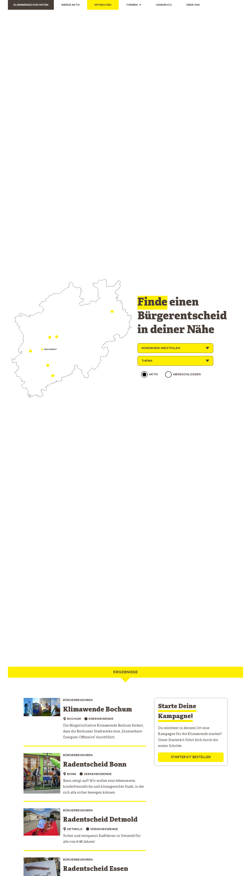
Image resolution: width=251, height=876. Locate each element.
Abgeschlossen (187, 374)
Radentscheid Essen (95, 869)
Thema (147, 360)
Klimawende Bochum (97, 710)
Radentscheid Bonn (94, 765)
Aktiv (153, 374)
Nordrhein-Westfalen (160, 348)
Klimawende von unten (30, 5)
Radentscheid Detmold (100, 820)
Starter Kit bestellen (191, 757)
